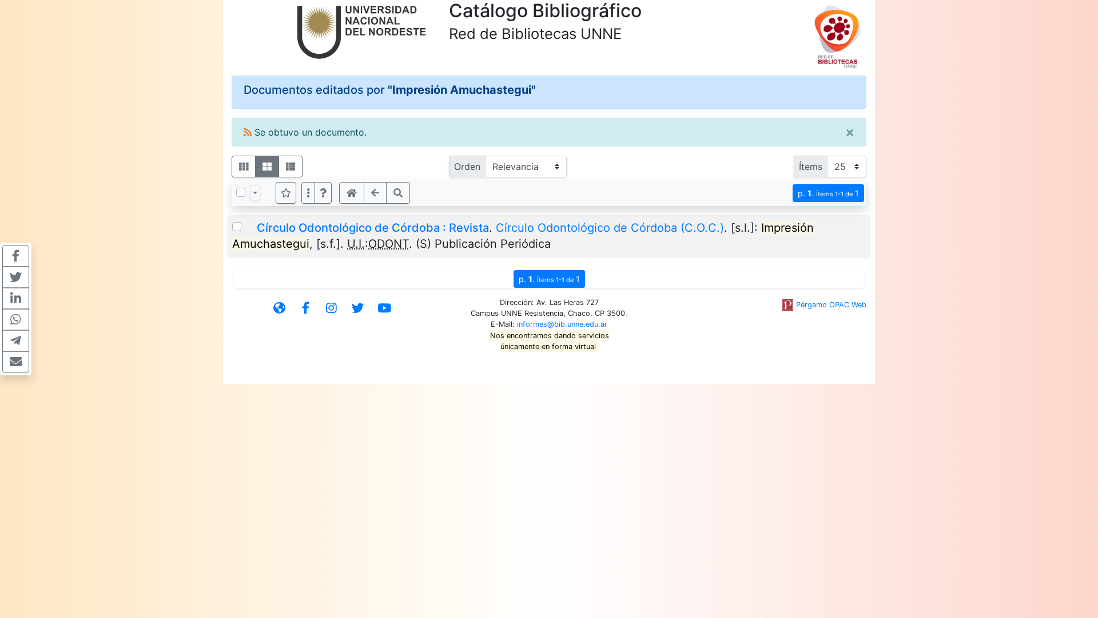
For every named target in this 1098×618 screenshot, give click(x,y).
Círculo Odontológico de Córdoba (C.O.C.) (610, 228)
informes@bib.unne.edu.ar (562, 324)
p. (828, 193)
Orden (467, 166)
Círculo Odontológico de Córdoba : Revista (373, 228)
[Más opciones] (308, 193)
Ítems (810, 166)
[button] (323, 193)
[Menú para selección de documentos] (255, 192)
